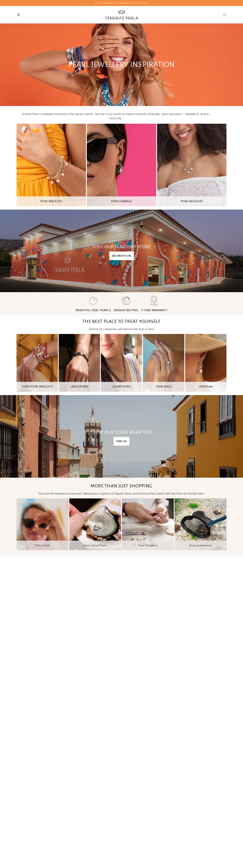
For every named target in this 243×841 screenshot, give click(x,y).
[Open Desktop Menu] (18, 15)
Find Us (121, 441)
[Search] (224, 15)
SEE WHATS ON (121, 255)
